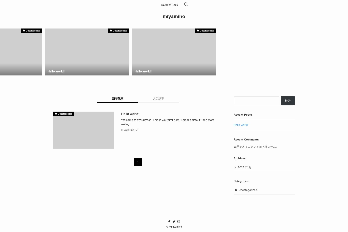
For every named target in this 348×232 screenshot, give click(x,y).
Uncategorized (248, 189)
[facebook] (169, 221)
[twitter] (174, 221)
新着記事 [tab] (117, 98)
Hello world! (241, 124)
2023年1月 (245, 167)
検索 (288, 100)
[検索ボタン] (185, 4)
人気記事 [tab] (158, 98)
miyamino (174, 16)
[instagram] (179, 221)
